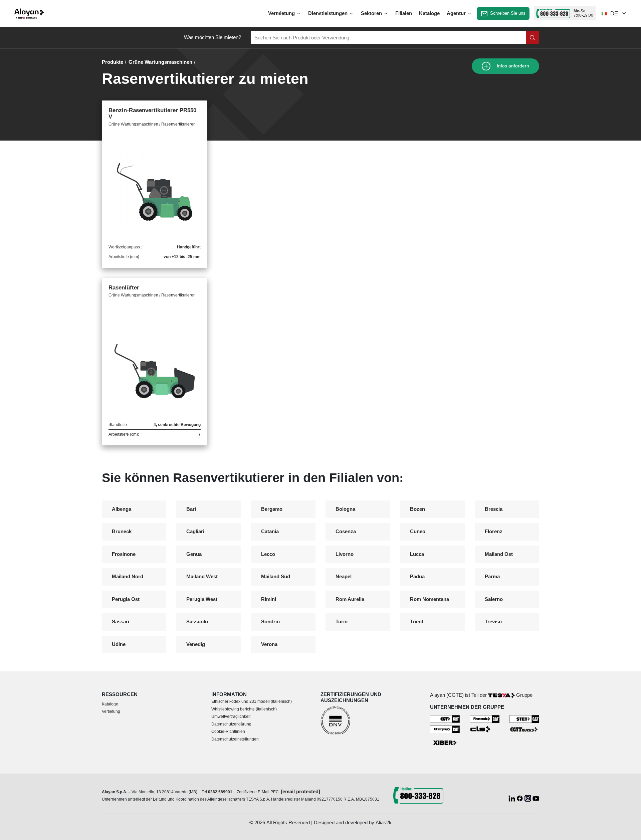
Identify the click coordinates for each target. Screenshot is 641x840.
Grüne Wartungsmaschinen (160, 62)
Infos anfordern (512, 65)
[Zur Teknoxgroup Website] (445, 729)
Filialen (403, 13)
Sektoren (372, 13)
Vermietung (282, 13)
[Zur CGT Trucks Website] (524, 729)
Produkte (112, 62)
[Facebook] (520, 797)
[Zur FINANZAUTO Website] (484, 718)
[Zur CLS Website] (484, 729)
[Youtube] (535, 797)
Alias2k (384, 822)
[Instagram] (528, 797)
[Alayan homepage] (29, 13)
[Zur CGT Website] (445, 718)
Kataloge (429, 13)
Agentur (457, 13)
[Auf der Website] (532, 37)
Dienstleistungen (328, 13)
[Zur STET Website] (524, 718)
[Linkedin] (512, 797)
